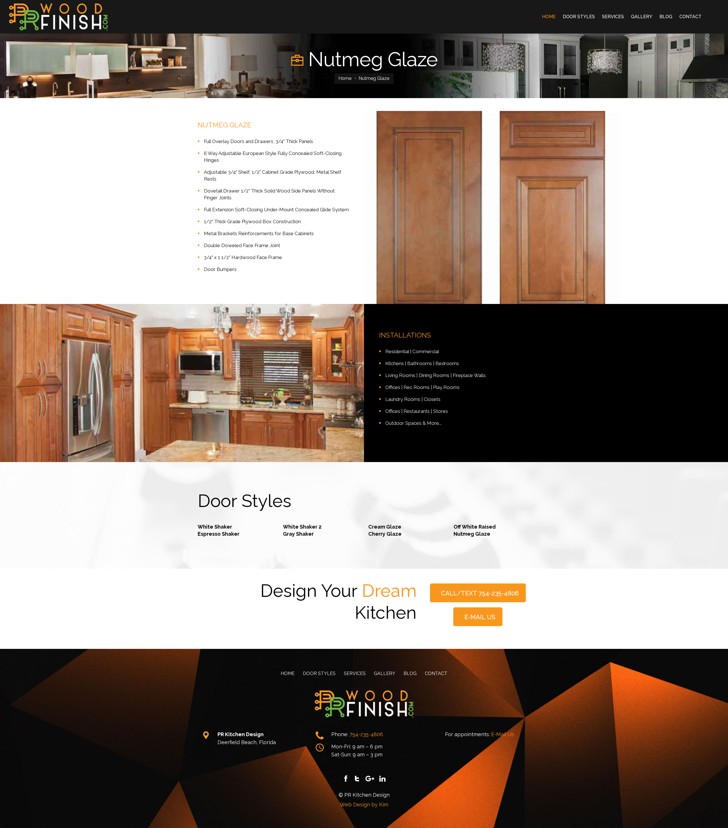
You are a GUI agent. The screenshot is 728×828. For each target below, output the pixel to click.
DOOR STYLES (579, 16)
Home (344, 78)
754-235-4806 (366, 734)
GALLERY (641, 16)
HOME (549, 16)
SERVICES (613, 16)
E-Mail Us (502, 734)
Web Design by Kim (364, 805)
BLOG (665, 16)
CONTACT (690, 16)
